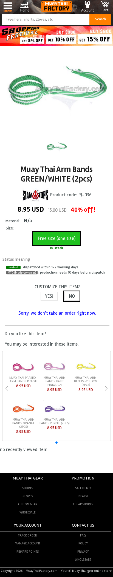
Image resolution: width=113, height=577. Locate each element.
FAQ (83, 535)
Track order (27, 535)
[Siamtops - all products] (35, 195)
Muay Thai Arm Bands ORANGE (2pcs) (23, 423)
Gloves (27, 496)
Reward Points (27, 551)
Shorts (27, 488)
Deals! (83, 496)
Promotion (83, 478)
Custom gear (27, 504)
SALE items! (83, 488)
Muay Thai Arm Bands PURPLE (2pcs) (54, 421)
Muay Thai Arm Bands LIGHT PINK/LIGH (55, 381)
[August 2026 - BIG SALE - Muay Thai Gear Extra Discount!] (56, 44)
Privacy (83, 551)
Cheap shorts (83, 504)
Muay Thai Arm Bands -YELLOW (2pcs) (85, 381)
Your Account (28, 525)
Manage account (27, 543)
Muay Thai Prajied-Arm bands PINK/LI (23, 379)
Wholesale (27, 512)
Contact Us (83, 525)
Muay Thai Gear (28, 478)
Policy (83, 543)
